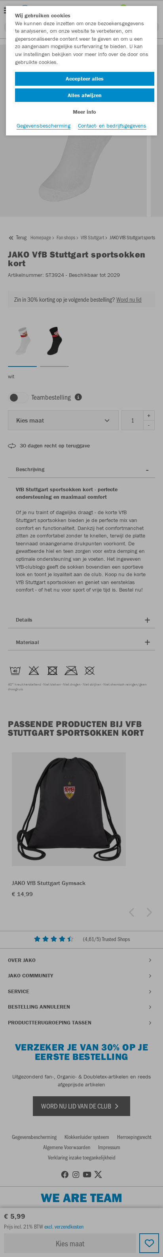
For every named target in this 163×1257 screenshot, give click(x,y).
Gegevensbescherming (43, 125)
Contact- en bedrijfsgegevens (112, 125)
